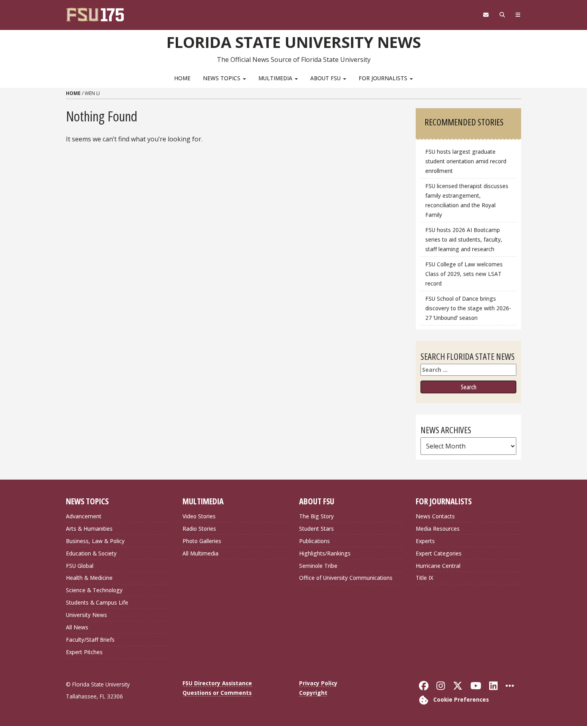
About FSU (326, 78)
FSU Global (79, 565)
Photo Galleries (201, 541)
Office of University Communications (346, 577)
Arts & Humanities (89, 528)
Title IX (424, 577)
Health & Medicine (89, 577)
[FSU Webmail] (486, 15)
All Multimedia (200, 553)
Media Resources (438, 528)
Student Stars (316, 528)
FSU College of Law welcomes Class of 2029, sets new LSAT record (464, 273)
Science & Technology (94, 590)
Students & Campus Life (97, 602)
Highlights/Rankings (325, 553)
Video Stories (199, 516)
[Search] (502, 15)
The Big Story (316, 516)
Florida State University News (294, 42)
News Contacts (435, 516)
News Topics (222, 78)
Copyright (313, 692)
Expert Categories (439, 553)
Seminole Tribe (318, 565)
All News (77, 627)
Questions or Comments (217, 692)
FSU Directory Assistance (217, 683)
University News (86, 615)
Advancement (83, 516)
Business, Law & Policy (95, 541)
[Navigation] (518, 15)
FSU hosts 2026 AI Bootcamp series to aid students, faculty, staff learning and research (463, 239)
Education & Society (91, 553)
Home (182, 78)
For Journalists (384, 78)
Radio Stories (199, 528)
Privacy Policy (318, 683)
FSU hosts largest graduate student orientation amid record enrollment (465, 161)
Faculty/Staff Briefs (90, 639)
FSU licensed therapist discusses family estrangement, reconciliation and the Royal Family (466, 200)
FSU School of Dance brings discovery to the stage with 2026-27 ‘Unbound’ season (468, 308)
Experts (425, 541)
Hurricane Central (438, 565)
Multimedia (276, 78)
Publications (314, 541)
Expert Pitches (84, 652)
